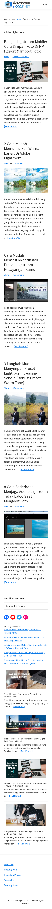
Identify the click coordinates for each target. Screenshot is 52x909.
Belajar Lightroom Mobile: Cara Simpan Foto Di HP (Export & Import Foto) (25, 46)
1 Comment (18, 163)
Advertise (8, 864)
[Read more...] (11, 126)
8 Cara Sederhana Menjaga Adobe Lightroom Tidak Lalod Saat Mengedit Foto (26, 493)
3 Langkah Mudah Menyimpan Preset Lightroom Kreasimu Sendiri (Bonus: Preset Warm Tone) (22, 373)
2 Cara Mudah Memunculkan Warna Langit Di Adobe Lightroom (21, 150)
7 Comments (18, 274)
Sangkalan (9, 880)
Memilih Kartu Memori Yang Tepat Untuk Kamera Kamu (22, 695)
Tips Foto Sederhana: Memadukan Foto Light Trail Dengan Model (24, 740)
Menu (45, 4)
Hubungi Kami (11, 869)
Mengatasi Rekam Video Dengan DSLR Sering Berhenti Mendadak (24, 832)
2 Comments (18, 506)
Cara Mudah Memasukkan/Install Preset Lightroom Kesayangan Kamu (21, 262)
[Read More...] (19, 706)
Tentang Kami (11, 885)
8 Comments (18, 388)
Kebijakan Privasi (12, 874)
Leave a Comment (21, 56)
